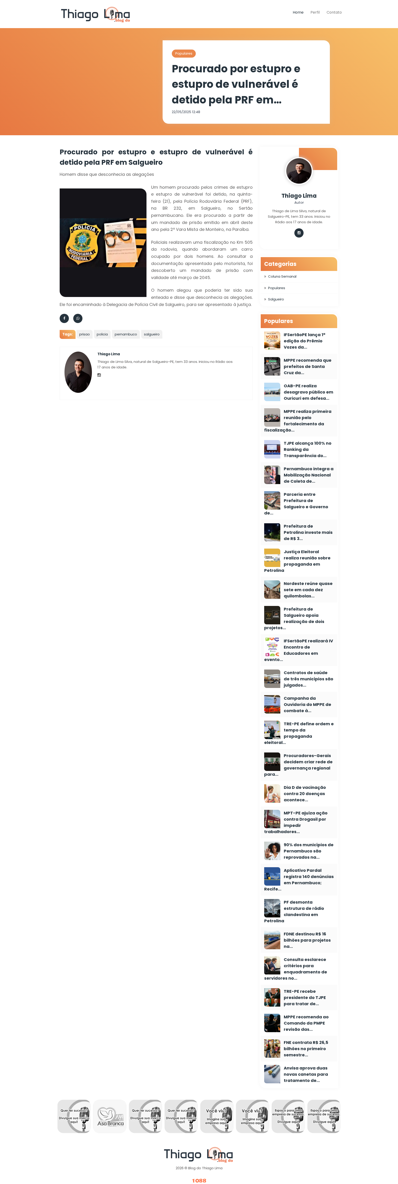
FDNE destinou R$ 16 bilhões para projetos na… (307, 940)
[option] (88, 1118)
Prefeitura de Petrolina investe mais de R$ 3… (308, 532)
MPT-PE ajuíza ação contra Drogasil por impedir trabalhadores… (296, 822)
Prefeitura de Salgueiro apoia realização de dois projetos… (294, 618)
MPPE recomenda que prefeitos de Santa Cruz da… (307, 366)
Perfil (315, 12)
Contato (334, 12)
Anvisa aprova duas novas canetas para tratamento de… (306, 1074)
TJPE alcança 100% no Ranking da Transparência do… (307, 449)
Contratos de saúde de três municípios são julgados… (308, 679)
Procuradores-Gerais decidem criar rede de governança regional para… (298, 765)
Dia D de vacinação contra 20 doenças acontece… (305, 793)
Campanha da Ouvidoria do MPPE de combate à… (307, 704)
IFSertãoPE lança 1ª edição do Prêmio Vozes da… (304, 341)
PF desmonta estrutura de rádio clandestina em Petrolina (294, 911)
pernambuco (126, 334)
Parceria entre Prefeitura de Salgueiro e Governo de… (296, 503)
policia (102, 334)
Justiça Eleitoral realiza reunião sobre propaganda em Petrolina (297, 561)
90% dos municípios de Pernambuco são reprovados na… (309, 851)
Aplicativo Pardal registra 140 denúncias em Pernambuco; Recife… (299, 879)
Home (298, 12)
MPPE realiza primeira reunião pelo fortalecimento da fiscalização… (297, 420)
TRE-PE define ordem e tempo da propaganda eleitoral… (299, 733)
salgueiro (152, 334)
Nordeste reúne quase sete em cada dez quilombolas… (308, 590)
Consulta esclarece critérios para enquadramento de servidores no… (295, 969)
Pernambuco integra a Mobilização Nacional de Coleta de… (309, 475)
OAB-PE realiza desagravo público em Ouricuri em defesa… (308, 392)
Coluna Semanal (282, 276)
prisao (84, 334)
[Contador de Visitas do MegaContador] (199, 1181)
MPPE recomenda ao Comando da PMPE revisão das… (306, 1023)
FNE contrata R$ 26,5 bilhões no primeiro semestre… (306, 1049)
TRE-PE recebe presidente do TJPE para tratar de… (305, 997)
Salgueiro (276, 299)
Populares (183, 53)
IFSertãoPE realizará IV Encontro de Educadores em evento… (298, 650)
